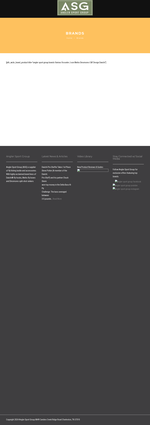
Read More (57, 199)
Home (69, 38)
